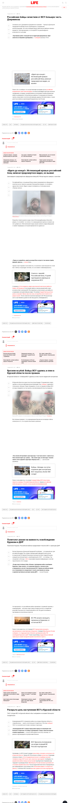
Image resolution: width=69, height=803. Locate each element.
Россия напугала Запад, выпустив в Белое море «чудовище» (9, 355)
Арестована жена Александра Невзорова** (11, 699)
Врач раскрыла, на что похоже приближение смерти (47, 155)
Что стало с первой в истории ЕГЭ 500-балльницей (28, 155)
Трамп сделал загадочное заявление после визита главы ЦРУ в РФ (47, 161)
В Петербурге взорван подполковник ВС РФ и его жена (46, 700)
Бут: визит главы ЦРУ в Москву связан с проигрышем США (47, 355)
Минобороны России (21, 654)
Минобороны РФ (17, 116)
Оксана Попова (17, 317)
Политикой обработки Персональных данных (36, 6)
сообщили (37, 37)
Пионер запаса (15, 216)
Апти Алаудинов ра (28, 786)
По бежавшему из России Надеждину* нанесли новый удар (28, 361)
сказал (26, 262)
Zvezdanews (49, 416)
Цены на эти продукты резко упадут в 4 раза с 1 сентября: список (28, 694)
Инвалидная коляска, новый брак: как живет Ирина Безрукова (28, 700)
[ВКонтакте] (25, 133)
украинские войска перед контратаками (24, 790)
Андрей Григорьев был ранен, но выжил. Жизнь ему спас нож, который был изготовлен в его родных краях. (32, 294)
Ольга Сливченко (17, 503)
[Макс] (19, 133)
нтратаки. (45, 784)
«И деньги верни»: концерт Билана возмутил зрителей (10, 155)
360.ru (27, 559)
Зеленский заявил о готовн (41, 795)
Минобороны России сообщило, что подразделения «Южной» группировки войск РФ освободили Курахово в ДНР (33, 633)
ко (42, 784)
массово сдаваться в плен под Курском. (42, 797)
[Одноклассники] (28, 133)
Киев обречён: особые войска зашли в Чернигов (29, 160)
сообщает (44, 384)
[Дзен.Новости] (15, 133)
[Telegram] (22, 133)
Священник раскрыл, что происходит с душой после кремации (10, 161)
